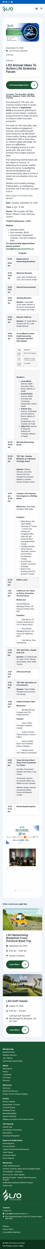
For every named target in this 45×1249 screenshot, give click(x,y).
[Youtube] (12, 2)
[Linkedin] (6, 2)
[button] (36, 8)
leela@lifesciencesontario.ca (20, 249)
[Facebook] (3, 2)
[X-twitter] (9, 2)
